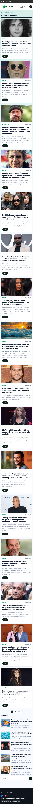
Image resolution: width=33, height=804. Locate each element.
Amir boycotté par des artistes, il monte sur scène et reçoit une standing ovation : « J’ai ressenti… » (16, 476)
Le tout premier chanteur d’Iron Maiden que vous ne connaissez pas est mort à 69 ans (16, 44)
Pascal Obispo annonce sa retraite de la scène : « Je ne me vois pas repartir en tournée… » (15, 86)
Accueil (3, 798)
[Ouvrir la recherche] (27, 6)
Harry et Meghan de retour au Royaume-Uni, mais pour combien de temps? (21, 744)
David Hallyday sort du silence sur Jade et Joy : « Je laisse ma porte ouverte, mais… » (15, 217)
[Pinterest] (3, 1)
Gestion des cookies (6, 801)
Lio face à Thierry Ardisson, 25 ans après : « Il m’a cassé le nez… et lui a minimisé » (16, 432)
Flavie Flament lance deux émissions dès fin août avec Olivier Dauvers (21, 768)
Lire (5, 56)
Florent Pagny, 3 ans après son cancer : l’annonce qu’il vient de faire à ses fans (14, 563)
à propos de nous (20, 798)
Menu (30, 6)
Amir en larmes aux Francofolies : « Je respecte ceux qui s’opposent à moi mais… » (16, 390)
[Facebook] (1, 1)
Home (2, 12)
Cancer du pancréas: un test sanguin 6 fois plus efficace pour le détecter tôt (21, 721)
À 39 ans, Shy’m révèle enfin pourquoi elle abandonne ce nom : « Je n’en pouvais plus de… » (15, 302)
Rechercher (30, 778)
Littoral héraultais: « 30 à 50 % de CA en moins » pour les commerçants (21, 756)
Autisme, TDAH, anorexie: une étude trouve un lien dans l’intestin (21, 732)
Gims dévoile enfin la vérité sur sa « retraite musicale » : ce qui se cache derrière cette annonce (15, 259)
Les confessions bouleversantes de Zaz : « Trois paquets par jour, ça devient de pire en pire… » (16, 693)
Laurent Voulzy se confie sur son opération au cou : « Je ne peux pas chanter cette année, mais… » (16, 175)
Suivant (20, 712)
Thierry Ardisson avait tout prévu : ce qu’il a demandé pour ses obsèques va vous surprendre (15, 520)
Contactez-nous (16, 801)
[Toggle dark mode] (21, 7)
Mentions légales (10, 798)
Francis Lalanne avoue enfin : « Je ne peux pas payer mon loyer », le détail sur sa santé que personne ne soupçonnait (16, 130)
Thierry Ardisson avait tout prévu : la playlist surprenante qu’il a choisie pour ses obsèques (15, 607)
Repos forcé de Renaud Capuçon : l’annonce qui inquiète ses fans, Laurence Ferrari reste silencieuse (15, 649)
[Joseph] (25, 6)
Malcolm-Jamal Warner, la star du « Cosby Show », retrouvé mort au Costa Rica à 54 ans (15, 346)
